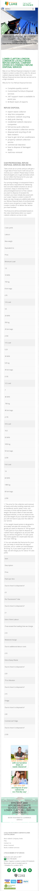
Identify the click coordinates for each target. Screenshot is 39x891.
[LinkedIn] (25, 870)
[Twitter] (14, 870)
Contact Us (7, 843)
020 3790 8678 (11, 859)
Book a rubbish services (11, 847)
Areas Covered (9, 845)
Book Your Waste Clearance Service (19, 819)
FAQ (5, 841)
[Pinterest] (30, 870)
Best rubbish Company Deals (13, 838)
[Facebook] (9, 870)
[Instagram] (19, 870)
